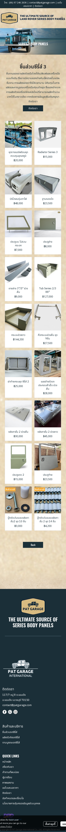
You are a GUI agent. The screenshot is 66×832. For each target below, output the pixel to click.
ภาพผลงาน (8, 782)
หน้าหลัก (6, 761)
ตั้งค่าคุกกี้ (50, 823)
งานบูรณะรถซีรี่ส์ (11, 742)
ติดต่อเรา (39, 6)
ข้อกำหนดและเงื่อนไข (13, 798)
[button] (62, 18)
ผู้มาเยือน (7, 777)
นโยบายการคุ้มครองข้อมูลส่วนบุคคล (21, 803)
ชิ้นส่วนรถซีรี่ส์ (9, 732)
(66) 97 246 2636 (18, 2)
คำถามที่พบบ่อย (10, 772)
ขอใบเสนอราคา (10, 787)
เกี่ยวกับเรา (8, 766)
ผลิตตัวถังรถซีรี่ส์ (11, 737)
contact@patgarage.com (42, 2)
